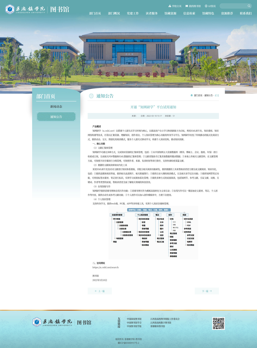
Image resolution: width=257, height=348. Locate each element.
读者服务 (152, 13)
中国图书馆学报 (134, 326)
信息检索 (189, 13)
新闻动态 (56, 106)
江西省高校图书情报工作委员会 (165, 318)
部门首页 (95, 13)
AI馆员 (212, 6)
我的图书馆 (195, 6)
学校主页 (176, 6)
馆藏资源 (170, 13)
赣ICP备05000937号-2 (128, 342)
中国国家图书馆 (134, 318)
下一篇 (205, 291)
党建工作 (133, 13)
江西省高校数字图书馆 (160, 322)
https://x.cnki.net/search (106, 267)
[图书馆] (37, 9)
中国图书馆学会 (134, 322)
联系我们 (246, 13)
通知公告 (56, 116)
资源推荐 (227, 13)
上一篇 (101, 291)
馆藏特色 (208, 13)
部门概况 (114, 13)
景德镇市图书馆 (157, 326)
